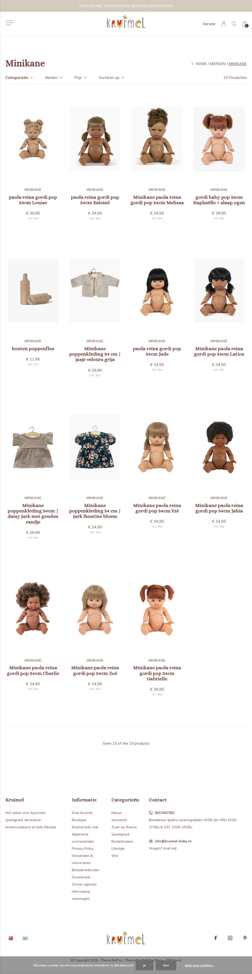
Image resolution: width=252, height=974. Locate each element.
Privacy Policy (83, 848)
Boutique (79, 820)
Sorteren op (109, 77)
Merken (217, 63)
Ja (144, 965)
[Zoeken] (234, 24)
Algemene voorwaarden (83, 838)
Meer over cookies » (199, 965)
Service (209, 23)
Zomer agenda (84, 884)
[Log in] (223, 24)
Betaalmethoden (85, 870)
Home (201, 63)
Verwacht (119, 820)
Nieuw (116, 813)
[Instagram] (230, 938)
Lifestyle (118, 848)
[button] (9, 23)
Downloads (81, 877)
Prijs (78, 77)
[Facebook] (215, 938)
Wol (114, 855)
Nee (166, 965)
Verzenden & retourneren (82, 859)
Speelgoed (120, 834)
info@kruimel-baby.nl (173, 841)
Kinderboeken (122, 841)
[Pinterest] (245, 938)
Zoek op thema (124, 827)
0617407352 (164, 813)
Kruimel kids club (85, 827)
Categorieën (16, 77)
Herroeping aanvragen (81, 895)
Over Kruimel (82, 813)
